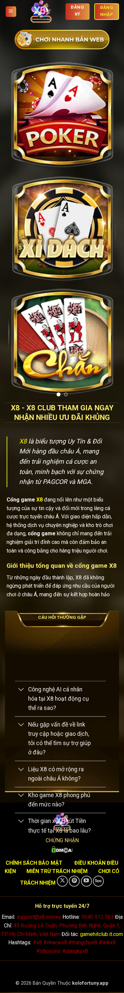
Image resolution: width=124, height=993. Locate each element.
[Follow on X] (62, 881)
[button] (11, 11)
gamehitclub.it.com (101, 935)
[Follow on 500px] (98, 881)
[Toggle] (21, 691)
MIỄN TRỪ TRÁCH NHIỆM (57, 872)
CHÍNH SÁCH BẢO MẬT (34, 863)
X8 (23, 442)
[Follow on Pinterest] (74, 881)
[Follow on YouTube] (86, 881)
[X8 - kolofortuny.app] (40, 11)
